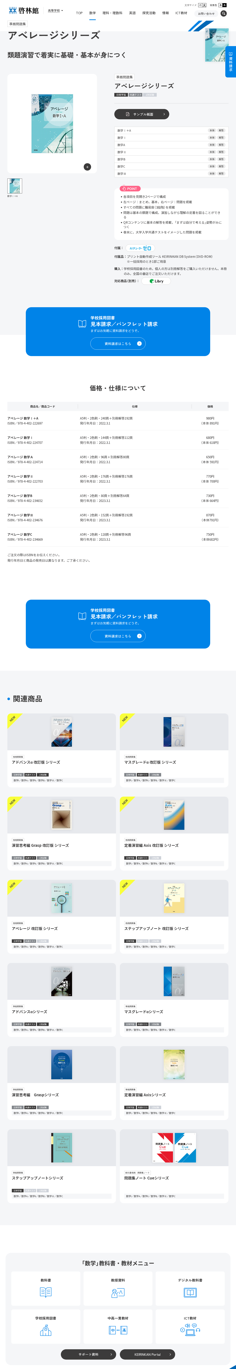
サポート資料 (88, 1354)
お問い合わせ (206, 13)
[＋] (52, 123)
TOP (79, 12)
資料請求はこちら (118, 343)
